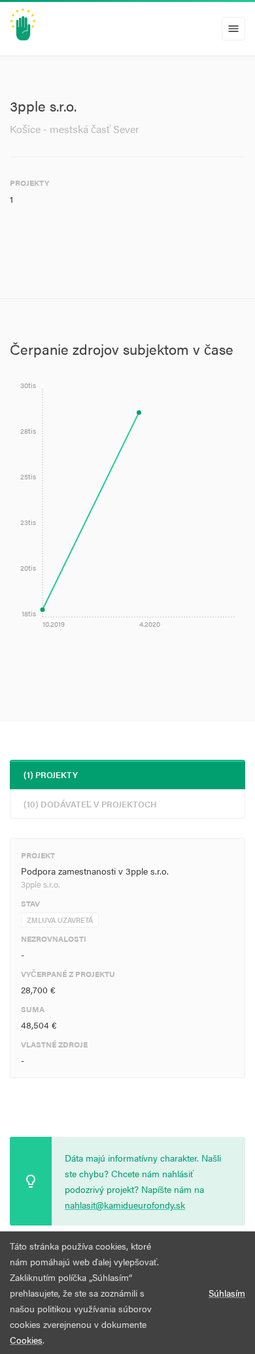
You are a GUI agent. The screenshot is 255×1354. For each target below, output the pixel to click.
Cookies (26, 1339)
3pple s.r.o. (40, 884)
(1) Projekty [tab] (51, 774)
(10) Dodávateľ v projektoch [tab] (90, 804)
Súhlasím (227, 1292)
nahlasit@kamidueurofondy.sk (125, 1204)
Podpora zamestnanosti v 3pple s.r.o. (95, 870)
